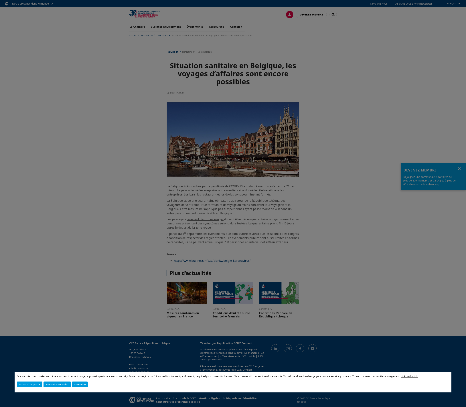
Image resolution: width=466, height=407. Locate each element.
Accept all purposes (29, 384)
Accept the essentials (57, 384)
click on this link (409, 376)
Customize (80, 384)
